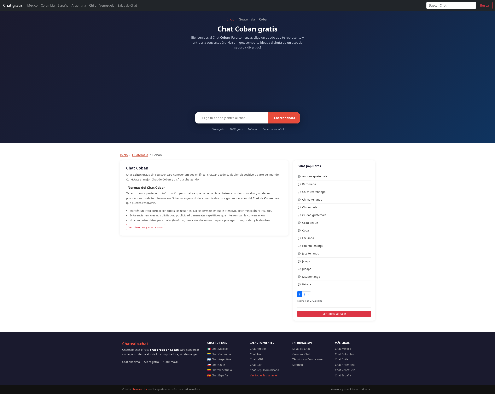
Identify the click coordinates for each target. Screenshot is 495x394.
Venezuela (106, 5)
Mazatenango (311, 276)
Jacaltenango (310, 253)
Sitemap (297, 365)
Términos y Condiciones (308, 359)
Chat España (343, 375)
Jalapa (306, 261)
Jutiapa (306, 269)
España (63, 5)
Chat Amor (257, 354)
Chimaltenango (312, 199)
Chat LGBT (256, 359)
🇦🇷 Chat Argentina (219, 359)
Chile (92, 5)
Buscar (485, 5)
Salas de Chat (127, 5)
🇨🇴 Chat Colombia (219, 354)
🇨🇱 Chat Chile (216, 365)
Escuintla (308, 238)
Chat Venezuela (345, 370)
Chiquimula (309, 207)
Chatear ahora (284, 118)
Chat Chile (341, 359)
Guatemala (247, 19)
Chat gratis (13, 5)
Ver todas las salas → (264, 375)
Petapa (306, 284)
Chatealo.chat (135, 343)
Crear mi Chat (301, 354)
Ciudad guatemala (314, 215)
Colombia (48, 5)
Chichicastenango (313, 192)
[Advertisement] (247, 80)
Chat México (343, 349)
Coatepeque (310, 223)
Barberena (309, 184)
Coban (306, 230)
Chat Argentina (345, 365)
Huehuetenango (312, 246)
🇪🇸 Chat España (217, 375)
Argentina (79, 5)
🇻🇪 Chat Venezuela (219, 370)
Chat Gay (255, 365)
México (32, 5)
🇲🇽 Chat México (217, 349)
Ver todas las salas (334, 314)
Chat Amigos (258, 349)
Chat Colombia (344, 354)
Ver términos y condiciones (146, 227)
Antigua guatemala (314, 176)
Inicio (231, 19)
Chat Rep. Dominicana (264, 370)
